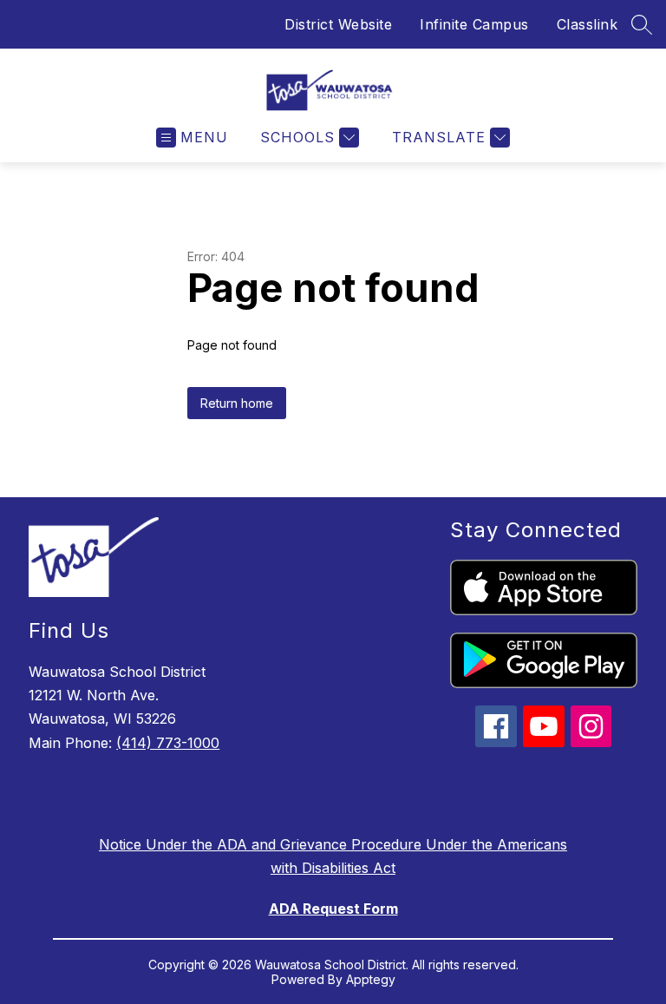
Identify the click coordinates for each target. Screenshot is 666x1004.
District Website (338, 24)
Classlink (587, 24)
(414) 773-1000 (167, 742)
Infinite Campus (474, 24)
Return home (236, 403)
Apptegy (370, 979)
